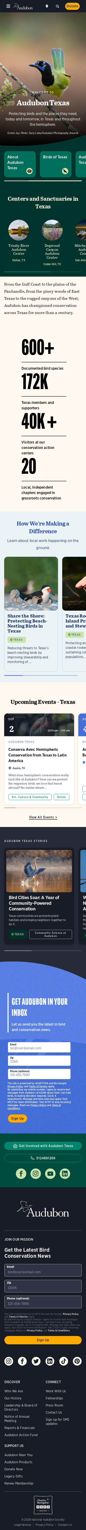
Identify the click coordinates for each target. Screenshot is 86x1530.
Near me (47, 6)
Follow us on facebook (21, 1173)
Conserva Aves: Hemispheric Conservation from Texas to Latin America (39, 758)
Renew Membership (18, 1483)
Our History (13, 1398)
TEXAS (18, 639)
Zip (12, 1057)
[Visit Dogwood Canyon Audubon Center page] (52, 242)
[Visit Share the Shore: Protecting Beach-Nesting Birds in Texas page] (31, 614)
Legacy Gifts (13, 1476)
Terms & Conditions (59, 1330)
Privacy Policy (38, 1105)
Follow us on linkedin (65, 1173)
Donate (72, 6)
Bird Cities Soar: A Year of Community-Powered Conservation (39, 896)
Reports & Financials (19, 1428)
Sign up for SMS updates (58, 1422)
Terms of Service (38, 1086)
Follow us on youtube (50, 1173)
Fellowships (54, 1398)
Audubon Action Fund (21, 1435)
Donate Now (13, 1469)
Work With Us (56, 1391)
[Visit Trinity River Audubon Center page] (18, 242)
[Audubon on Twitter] (36, 1361)
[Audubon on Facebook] (22, 1361)
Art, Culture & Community (30, 797)
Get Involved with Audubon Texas (46, 1146)
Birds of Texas (55, 157)
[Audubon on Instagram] (8, 1361)
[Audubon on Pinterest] (77, 1361)
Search (57, 5)
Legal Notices (22, 1524)
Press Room (54, 1405)
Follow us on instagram (35, 1173)
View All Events (41, 817)
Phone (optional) (20, 1071)
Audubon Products (18, 1462)
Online (61, 797)
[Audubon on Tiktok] (63, 1361)
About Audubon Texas (15, 162)
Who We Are (13, 1391)
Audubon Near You (18, 1455)
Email (13, 1044)
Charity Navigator (43, 1502)
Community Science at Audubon (50, 934)
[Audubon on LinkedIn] (50, 1361)
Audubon (23, 6)
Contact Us (54, 1412)
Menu (8, 6)
